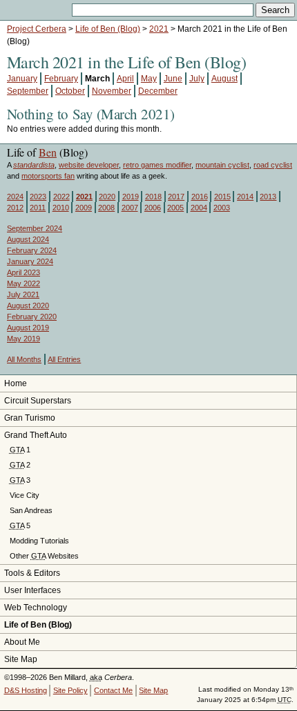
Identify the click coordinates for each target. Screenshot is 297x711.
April (125, 78)
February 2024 (32, 250)
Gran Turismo (29, 418)
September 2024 (34, 228)
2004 (199, 207)
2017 (176, 196)
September (27, 91)
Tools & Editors (32, 573)
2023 (38, 196)
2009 (83, 207)
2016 (199, 196)
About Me (22, 642)
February (61, 78)
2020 (107, 196)
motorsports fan (48, 176)
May (149, 78)
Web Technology (35, 607)
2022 (61, 196)
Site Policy (70, 690)
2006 (152, 207)
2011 (38, 207)
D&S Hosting (25, 690)
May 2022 (23, 283)
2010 (60, 207)
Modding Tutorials (39, 541)
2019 (130, 196)
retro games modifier (157, 165)
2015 (222, 196)
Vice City (24, 495)
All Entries (64, 359)
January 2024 (30, 261)
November (111, 91)
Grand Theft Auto (35, 435)
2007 (130, 207)
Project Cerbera (36, 29)
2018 (153, 196)
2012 (15, 207)
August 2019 (28, 327)
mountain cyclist (222, 165)
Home (15, 383)
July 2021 (23, 294)
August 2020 (28, 305)
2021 (159, 29)
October (70, 91)
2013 (268, 196)
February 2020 (32, 316)
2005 (175, 207)
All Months (24, 359)
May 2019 (23, 338)
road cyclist (272, 165)
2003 (221, 207)
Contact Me (113, 690)
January (22, 78)
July (196, 78)
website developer (89, 165)
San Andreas (31, 510)
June (173, 78)
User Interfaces (32, 590)
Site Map (20, 659)
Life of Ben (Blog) (107, 29)
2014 (245, 196)
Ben (48, 152)
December (158, 91)
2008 (106, 207)
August (224, 78)
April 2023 (23, 272)
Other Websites (44, 556)
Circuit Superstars (37, 400)
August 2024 (28, 239)
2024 (15, 196)
